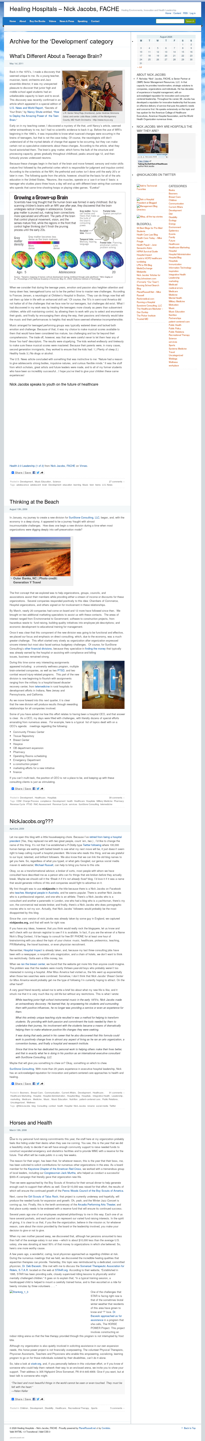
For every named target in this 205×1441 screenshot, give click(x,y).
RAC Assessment (42, 804)
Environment (175, 227)
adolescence (22, 484)
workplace (174, 365)
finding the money (95, 648)
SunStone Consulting (89, 804)
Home (168, 13)
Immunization (175, 264)
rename (91, 1105)
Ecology (173, 220)
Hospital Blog (73, 1095)
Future (172, 240)
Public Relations (110, 1099)
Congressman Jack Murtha (59, 1173)
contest (52, 1105)
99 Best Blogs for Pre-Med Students (149, 229)
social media (102, 1105)
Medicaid (173, 284)
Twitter (113, 1105)
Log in (193, 13)
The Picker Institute (146, 315)
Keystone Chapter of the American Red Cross (54, 1169)
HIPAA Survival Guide (147, 251)
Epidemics (174, 230)
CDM (18, 800)
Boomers (24, 1092)
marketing (15, 1099)
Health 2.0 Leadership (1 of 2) (27, 466)
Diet (171, 213)
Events (172, 233)
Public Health (175, 324)
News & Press (67, 21)
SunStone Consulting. (22, 1069)
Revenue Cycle (59, 804)
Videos (52, 21)
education (67, 484)
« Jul (139, 67)
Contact (95, 21)
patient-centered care (89, 1099)
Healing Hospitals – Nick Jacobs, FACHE (64, 8)
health (70, 800)
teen (92, 484)
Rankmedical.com (145, 298)
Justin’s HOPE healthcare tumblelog (149, 260)
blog (34, 1105)
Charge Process (31, 800)
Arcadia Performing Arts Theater (96, 1204)
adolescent (35, 484)
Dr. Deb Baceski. (32, 1266)
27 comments (115, 481)
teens (98, 484)
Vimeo (83, 466)
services (73, 804)
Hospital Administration (54, 1095)
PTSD (60, 670)
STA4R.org (61, 1270)
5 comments (116, 1408)
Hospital (37, 1095)
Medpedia (141, 271)
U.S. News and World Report (26, 108)
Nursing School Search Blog (148, 287)
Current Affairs (69, 1092)
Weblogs (173, 358)
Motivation (174, 304)
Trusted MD (142, 318)
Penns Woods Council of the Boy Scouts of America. (93, 1190)
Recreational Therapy (78, 1408)
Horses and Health (31, 1122)
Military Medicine (104, 800)
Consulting (42, 1105)
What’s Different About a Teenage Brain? (56, 55)
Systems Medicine (178, 348)
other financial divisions (38, 648)
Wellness (31, 1102)
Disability (49, 1408)
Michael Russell (44, 865)
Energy (172, 223)
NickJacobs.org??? (31, 821)
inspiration (174, 271)
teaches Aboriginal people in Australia (37, 892)
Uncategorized (17, 1102)
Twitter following (92, 845)
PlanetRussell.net (87, 1428)
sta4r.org (36, 1363)
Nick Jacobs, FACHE (63, 466)
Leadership (117, 1095)
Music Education (43, 481)
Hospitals (51, 797)
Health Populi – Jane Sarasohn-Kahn (147, 246)
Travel (172, 352)
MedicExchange (144, 268)
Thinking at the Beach (34, 501)
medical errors (176, 287)
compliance (45, 800)
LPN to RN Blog (144, 265)
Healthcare (40, 797)
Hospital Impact (33, 950)
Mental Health (175, 297)
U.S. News (107, 484)
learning (77, 484)
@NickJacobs (23, 1105)
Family (172, 237)
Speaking (82, 21)
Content (177, 13)
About (22, 21)
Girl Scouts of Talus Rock (43, 1196)
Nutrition (73, 1099)
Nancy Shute (34, 112)
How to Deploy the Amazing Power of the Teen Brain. (34, 116)
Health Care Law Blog (147, 234)
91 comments (115, 1092)
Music (85, 484)
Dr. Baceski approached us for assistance (106, 1316)
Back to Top (190, 1428)
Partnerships (175, 318)
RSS (185, 13)
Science (57, 481)
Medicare (26, 1099)
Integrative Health (101, 1095)
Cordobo (106, 1428)
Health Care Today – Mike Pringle (149, 239)
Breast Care (37, 1092)
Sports (94, 1408)
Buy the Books (37, 21)
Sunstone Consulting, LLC (149, 305)
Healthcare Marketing (20, 1095)
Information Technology (180, 267)
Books (172, 190)
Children (24, 1408)
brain (44, 484)
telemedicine (42, 686)
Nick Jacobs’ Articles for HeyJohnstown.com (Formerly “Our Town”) (148, 278)
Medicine (37, 1099)
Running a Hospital (146, 302)
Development (26, 481)
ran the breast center (33, 964)
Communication (52, 1092)
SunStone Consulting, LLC (84, 517)
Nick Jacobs (80, 1105)
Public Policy (175, 328)
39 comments (115, 797)
